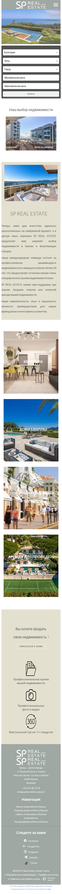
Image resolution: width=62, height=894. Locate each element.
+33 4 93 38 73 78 (31, 788)
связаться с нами (31, 646)
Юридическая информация (21, 874)
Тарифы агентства (48, 874)
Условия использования (36, 889)
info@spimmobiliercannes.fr (31, 791)
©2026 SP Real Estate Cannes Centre (31, 870)
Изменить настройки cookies (25, 878)
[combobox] (31, 52)
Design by (51, 879)
